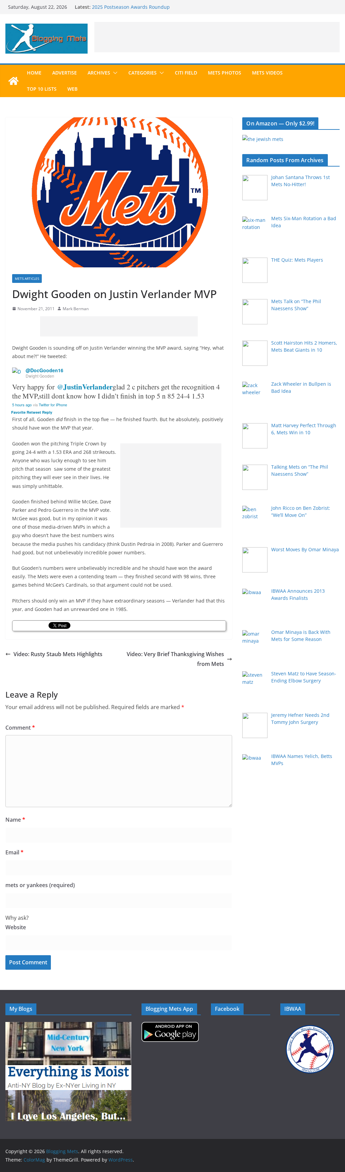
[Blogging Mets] (13, 81)
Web (72, 89)
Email (14, 852)
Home (34, 72)
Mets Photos (224, 72)
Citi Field (186, 72)
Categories (142, 72)
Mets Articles (27, 278)
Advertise (64, 72)
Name (15, 819)
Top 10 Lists (42, 89)
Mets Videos (267, 72)
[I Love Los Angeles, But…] (68, 1094)
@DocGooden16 (44, 370)
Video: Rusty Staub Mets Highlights (57, 654)
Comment (20, 727)
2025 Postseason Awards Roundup (131, 7)
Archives (99, 72)
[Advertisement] (217, 37)
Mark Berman (76, 309)
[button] (114, 73)
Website (15, 927)
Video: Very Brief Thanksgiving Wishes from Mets (175, 659)
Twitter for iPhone (53, 404)
